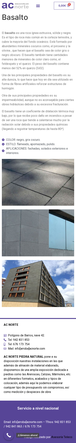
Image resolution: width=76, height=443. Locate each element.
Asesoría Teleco (61, 437)
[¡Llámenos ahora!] (9, 435)
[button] (38, 6)
